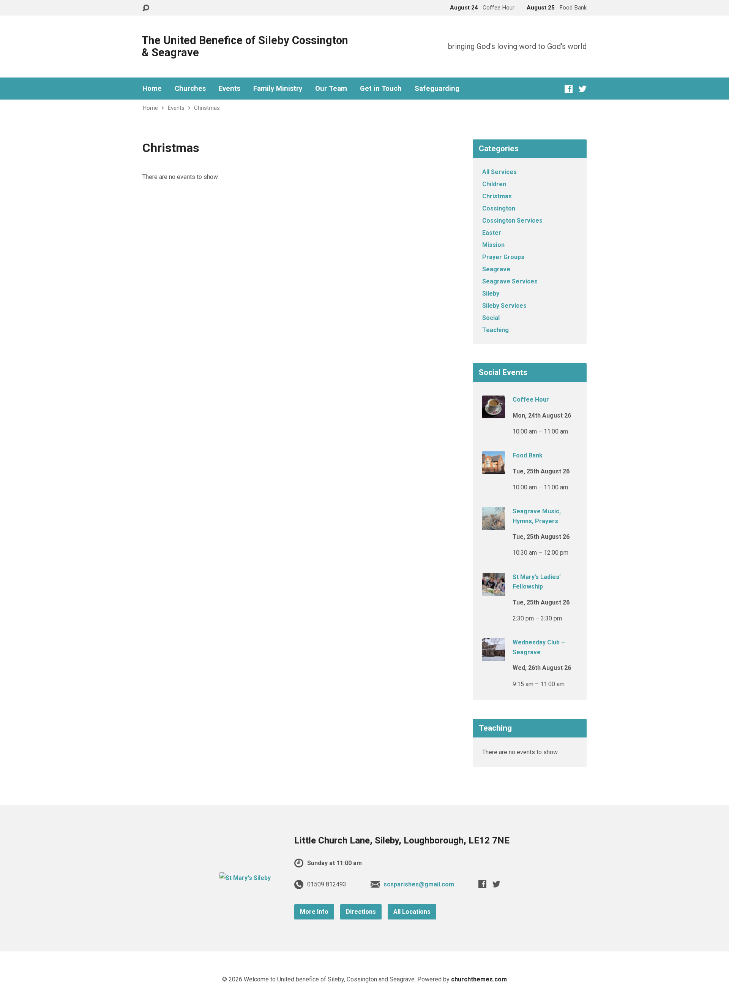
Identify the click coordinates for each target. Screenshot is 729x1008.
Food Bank (528, 455)
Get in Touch (381, 88)
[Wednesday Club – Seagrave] (493, 656)
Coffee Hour (531, 399)
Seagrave (496, 269)
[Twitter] (583, 89)
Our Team (331, 88)
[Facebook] (569, 89)
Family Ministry (277, 88)
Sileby (490, 293)
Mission (493, 244)
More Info (314, 911)
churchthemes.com (479, 979)
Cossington (498, 208)
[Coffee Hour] (493, 413)
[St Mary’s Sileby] (245, 877)
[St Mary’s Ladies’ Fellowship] (493, 590)
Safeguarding (437, 88)
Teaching (495, 330)
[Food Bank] (493, 469)
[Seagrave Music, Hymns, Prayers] (493, 525)
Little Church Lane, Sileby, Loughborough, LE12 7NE (402, 840)
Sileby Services (504, 305)
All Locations (412, 911)
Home (152, 88)
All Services (499, 172)
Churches (190, 88)
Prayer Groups (503, 257)
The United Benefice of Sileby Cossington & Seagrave (245, 46)
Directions (361, 911)
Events (229, 88)
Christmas (207, 107)
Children (494, 184)
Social (491, 317)
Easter (491, 232)
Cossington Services (512, 220)
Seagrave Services (510, 281)
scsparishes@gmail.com (418, 884)
